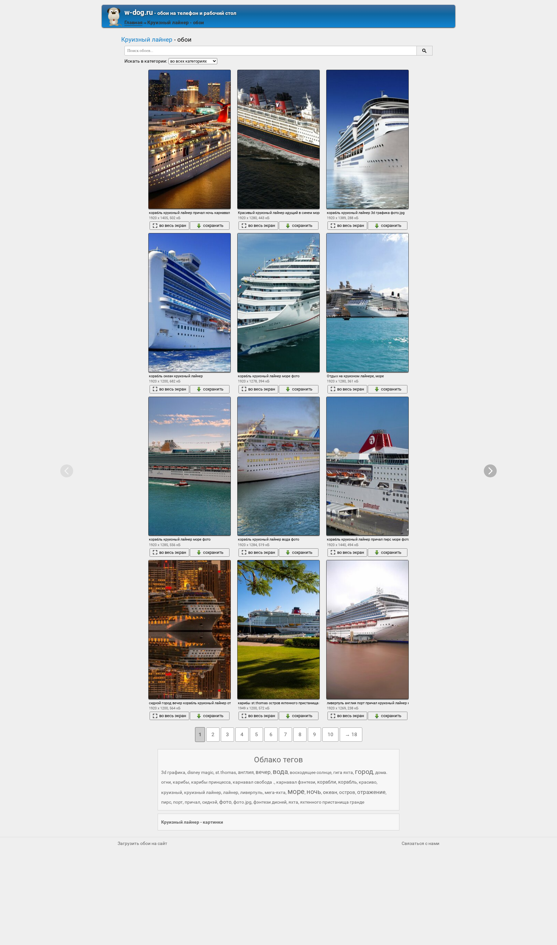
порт (178, 802)
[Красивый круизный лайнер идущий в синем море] (278, 139)
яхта (293, 802)
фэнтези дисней (270, 802)
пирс (166, 802)
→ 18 (351, 734)
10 (330, 734)
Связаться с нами (420, 843)
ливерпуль (251, 792)
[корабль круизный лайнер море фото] (278, 302)
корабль (347, 782)
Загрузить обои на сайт (142, 843)
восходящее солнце (310, 772)
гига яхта (343, 772)
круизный (171, 792)
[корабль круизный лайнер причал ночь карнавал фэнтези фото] (189, 139)
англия (246, 772)
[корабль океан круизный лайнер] (189, 302)
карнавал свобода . (253, 782)
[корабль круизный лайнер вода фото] (278, 466)
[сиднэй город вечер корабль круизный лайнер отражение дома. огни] (189, 629)
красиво (367, 782)
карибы (181, 782)
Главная (133, 22)
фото (225, 802)
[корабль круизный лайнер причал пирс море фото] (367, 466)
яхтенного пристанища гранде (332, 802)
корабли (326, 782)
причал (192, 802)
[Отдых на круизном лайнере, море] (367, 302)
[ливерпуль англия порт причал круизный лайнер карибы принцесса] (367, 629)
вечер (263, 772)
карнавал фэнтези (295, 782)
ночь (314, 792)
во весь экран (172, 225)
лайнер (230, 792)
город (364, 772)
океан (330, 792)
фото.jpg (242, 802)
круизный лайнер (202, 792)
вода (280, 772)
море (296, 792)
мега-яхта (275, 792)
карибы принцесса (211, 782)
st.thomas (225, 772)
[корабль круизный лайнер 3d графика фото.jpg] (367, 139)
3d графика (173, 772)
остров (347, 792)
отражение (371, 792)
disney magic (200, 772)
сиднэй (209, 802)
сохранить (213, 225)
